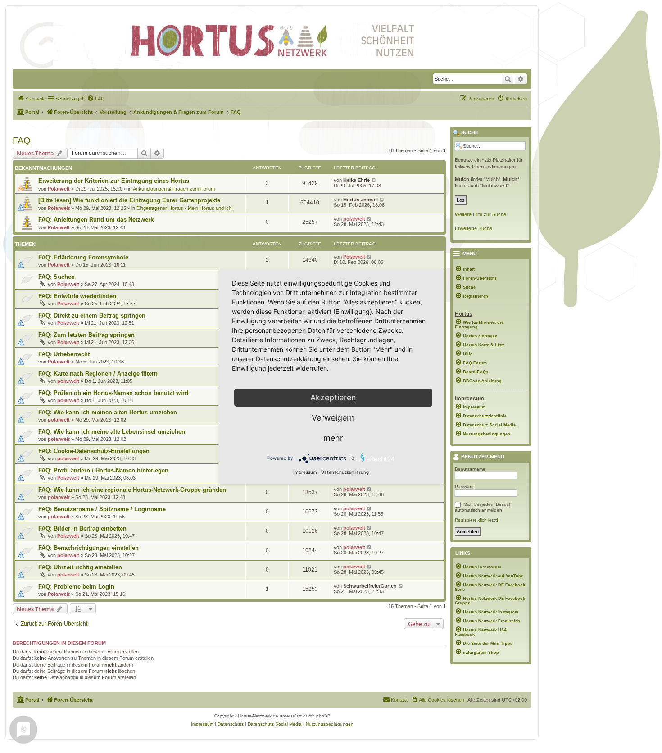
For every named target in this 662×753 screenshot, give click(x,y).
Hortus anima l (360, 199)
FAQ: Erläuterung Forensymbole (83, 257)
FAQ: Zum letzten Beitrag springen (86, 334)
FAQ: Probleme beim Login (76, 586)
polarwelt (354, 219)
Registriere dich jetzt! (476, 519)
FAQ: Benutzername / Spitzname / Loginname (102, 509)
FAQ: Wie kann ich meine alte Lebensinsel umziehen (111, 431)
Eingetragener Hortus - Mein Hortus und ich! (184, 208)
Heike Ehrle (356, 180)
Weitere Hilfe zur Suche (480, 214)
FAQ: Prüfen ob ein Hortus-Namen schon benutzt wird (113, 393)
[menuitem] (31, 98)
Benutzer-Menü (482, 457)
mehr (333, 438)
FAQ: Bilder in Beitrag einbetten (82, 528)
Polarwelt (59, 188)
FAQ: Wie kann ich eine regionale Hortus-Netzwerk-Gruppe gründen (132, 489)
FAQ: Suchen (56, 276)
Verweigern (333, 417)
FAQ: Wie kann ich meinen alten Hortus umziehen (107, 412)
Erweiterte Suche (473, 228)
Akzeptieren (333, 397)
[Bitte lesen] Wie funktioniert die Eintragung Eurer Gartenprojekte (129, 200)
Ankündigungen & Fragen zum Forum (174, 188)
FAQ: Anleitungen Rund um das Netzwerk (96, 219)
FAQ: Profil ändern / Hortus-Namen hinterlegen (103, 470)
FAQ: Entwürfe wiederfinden (77, 296)
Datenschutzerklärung (345, 472)
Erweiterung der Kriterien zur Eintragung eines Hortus (113, 180)
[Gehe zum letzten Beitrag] (374, 180)
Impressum (305, 472)
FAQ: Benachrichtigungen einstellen (88, 547)
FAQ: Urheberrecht (64, 354)
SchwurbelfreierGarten (370, 586)
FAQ (22, 140)
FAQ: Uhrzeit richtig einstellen (80, 567)
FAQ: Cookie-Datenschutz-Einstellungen (94, 451)
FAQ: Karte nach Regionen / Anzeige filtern (98, 373)
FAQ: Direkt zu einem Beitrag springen (91, 315)
